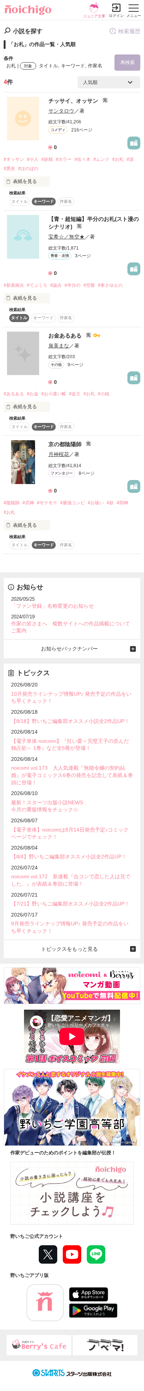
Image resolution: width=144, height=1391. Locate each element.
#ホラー (64, 159)
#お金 (32, 393)
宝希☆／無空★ (66, 237)
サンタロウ (61, 111)
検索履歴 (129, 31)
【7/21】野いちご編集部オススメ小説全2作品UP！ (70, 904)
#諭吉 (56, 285)
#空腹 (89, 285)
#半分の (72, 285)
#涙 (130, 159)
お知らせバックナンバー (69, 649)
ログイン (116, 16)
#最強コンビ (72, 502)
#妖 (110, 502)
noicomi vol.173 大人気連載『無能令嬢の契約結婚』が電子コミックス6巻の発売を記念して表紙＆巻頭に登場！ (72, 775)
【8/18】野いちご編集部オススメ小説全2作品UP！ (70, 721)
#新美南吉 (14, 285)
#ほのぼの (28, 168)
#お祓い (96, 502)
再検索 (127, 62)
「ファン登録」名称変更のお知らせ (52, 606)
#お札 (118, 159)
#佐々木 (82, 159)
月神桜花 (58, 454)
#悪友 (9, 168)
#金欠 (74, 393)
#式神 (28, 502)
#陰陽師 (12, 502)
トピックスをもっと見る (69, 949)
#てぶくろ (37, 285)
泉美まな (58, 346)
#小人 (32, 159)
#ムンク (101, 159)
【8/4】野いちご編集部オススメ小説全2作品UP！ (69, 856)
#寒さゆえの (110, 285)
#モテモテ (47, 502)
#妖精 (47, 159)
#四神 (122, 502)
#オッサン (14, 159)
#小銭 (103, 393)
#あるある (14, 393)
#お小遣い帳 (53, 393)
